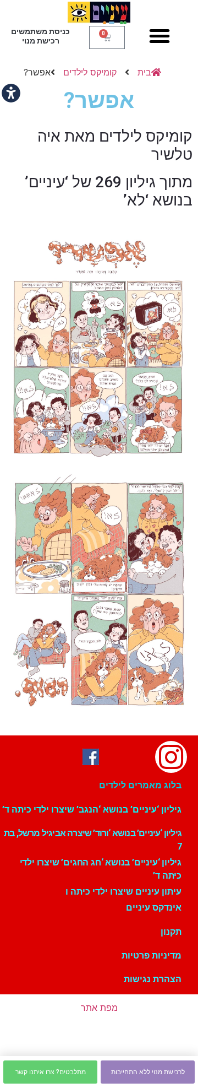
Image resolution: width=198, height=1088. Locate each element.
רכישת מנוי (40, 40)
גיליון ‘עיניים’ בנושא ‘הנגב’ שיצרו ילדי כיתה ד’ (92, 809)
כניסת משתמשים (40, 31)
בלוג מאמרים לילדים (140, 785)
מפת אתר (99, 1007)
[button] (159, 35)
